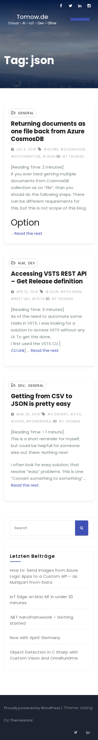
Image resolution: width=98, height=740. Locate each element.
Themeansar (21, 720)
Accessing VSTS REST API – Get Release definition (49, 277)
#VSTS (38, 298)
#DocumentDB (26, 156)
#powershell (39, 421)
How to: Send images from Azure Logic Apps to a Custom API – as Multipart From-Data (44, 576)
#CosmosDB (72, 149)
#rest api (20, 298)
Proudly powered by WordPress (32, 708)
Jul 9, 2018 (25, 149)
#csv (75, 414)
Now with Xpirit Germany (35, 637)
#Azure (51, 149)
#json (49, 156)
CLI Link (17, 350)
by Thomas (73, 156)
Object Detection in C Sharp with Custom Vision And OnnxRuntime (44, 655)
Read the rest (28, 233)
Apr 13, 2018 (26, 291)
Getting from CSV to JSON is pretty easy (41, 400)
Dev (31, 263)
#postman (71, 291)
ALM (21, 263)
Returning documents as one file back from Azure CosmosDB (48, 131)
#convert (57, 414)
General (26, 113)
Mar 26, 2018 (27, 414)
